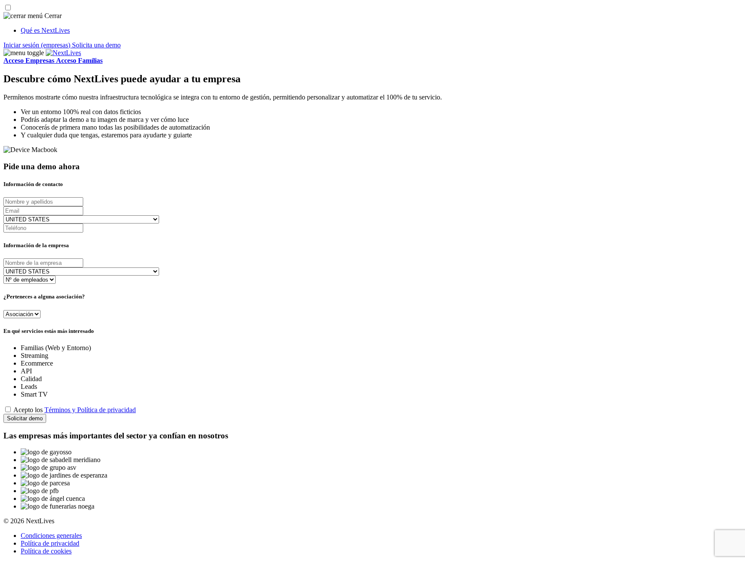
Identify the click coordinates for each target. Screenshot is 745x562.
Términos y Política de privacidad (90, 409)
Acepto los (74, 409)
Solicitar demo (25, 418)
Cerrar (52, 15)
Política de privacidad (50, 543)
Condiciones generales (51, 535)
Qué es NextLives (45, 30)
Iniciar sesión (36, 45)
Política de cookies (46, 551)
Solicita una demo (96, 45)
